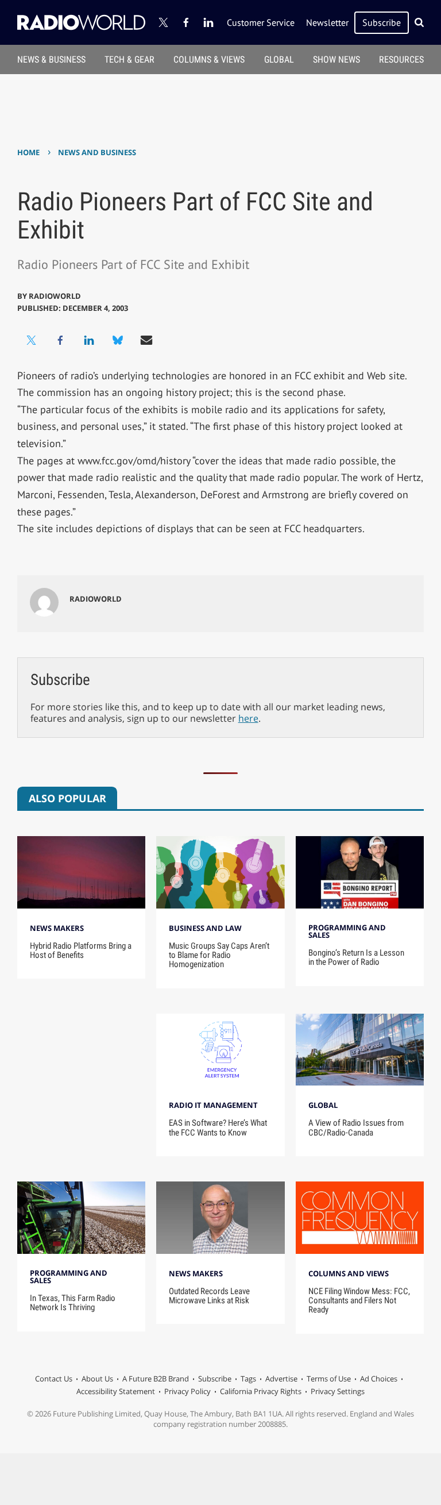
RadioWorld (55, 296)
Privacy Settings (338, 1391)
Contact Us (53, 1378)
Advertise (281, 1378)
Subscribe (381, 22)
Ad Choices (378, 1378)
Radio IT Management (213, 1105)
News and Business (97, 152)
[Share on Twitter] (31, 340)
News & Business (51, 59)
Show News (336, 59)
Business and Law (205, 928)
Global (279, 59)
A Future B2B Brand (155, 1378)
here (248, 718)
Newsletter (327, 22)
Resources (401, 59)
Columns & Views (209, 59)
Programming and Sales (347, 931)
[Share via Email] (146, 340)
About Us (97, 1378)
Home (28, 152)
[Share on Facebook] (60, 340)
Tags (248, 1378)
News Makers (57, 928)
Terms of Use (329, 1378)
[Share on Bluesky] (117, 340)
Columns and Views (348, 1273)
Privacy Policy (187, 1391)
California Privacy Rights (260, 1391)
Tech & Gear (129, 59)
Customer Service (261, 22)
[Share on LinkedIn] (89, 340)
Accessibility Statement (115, 1391)
